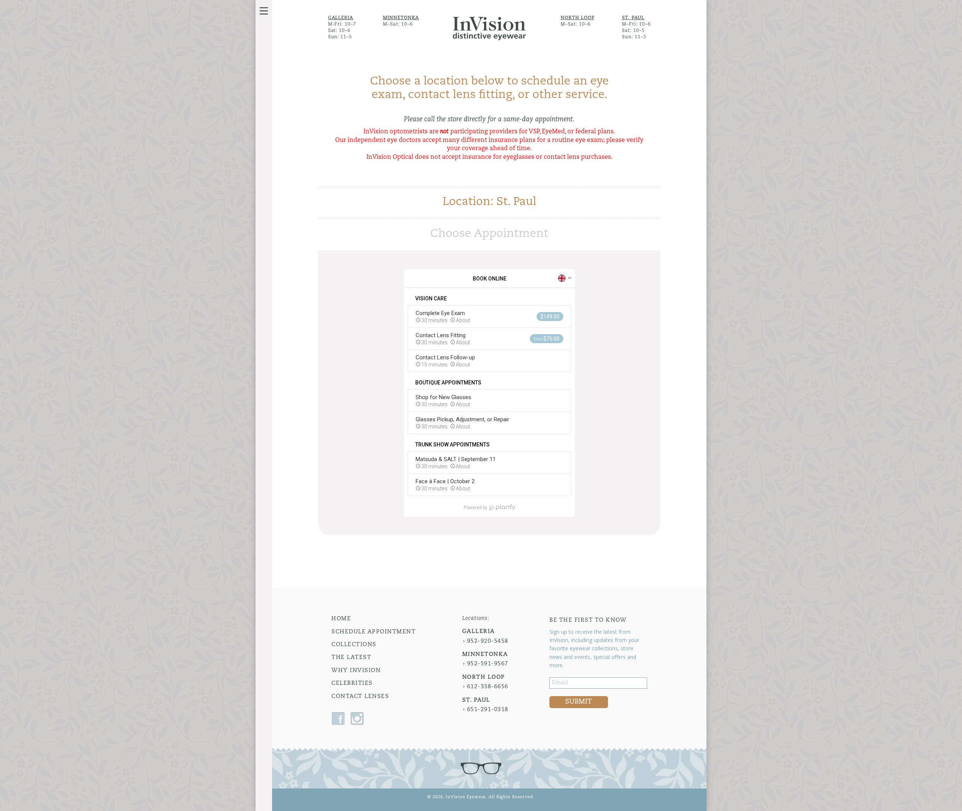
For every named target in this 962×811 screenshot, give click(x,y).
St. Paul (633, 18)
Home (341, 619)
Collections (354, 645)
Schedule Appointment (373, 632)
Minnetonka (401, 18)
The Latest (351, 657)
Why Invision (356, 671)
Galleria (341, 18)
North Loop (577, 18)
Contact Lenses (360, 696)
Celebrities (352, 683)
